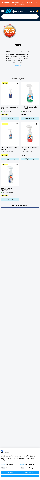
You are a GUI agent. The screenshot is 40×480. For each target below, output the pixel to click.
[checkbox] (3, 464)
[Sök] (5, 16)
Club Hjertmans (16, 2)
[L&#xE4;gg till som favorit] (17, 83)
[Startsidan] (14, 11)
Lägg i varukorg (10, 118)
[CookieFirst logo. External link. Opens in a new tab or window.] (2, 451)
